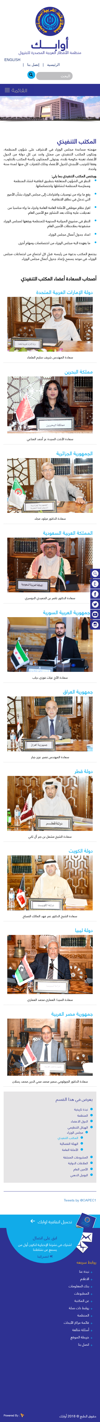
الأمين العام (81, 1169)
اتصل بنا (83, 1344)
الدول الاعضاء (79, 1121)
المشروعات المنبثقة (75, 1157)
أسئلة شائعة (80, 1329)
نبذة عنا (84, 1271)
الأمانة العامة (70, 1149)
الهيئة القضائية (69, 1143)
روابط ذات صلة (79, 1308)
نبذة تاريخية (81, 1109)
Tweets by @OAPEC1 (80, 1200)
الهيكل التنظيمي (78, 1127)
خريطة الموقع (80, 1337)
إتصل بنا (33, 64)
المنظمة (82, 1115)
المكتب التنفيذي (68, 1137)
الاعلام (84, 1278)
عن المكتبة (82, 1300)
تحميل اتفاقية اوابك (55, 1221)
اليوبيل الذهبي (79, 1175)
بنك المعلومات (79, 1286)
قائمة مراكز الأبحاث (76, 1322)
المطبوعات (81, 1293)
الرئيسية (53, 64)
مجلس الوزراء (75, 1132)
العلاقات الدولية (78, 1163)
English (12, 60)
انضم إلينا (43, 1256)
